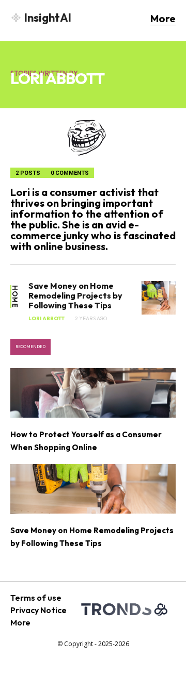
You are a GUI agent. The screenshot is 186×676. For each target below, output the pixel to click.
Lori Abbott (46, 319)
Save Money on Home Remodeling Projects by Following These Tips (75, 295)
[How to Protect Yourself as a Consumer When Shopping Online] (93, 393)
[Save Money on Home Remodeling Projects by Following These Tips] (159, 298)
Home (14, 296)
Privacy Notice (38, 610)
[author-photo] (93, 138)
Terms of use (35, 597)
